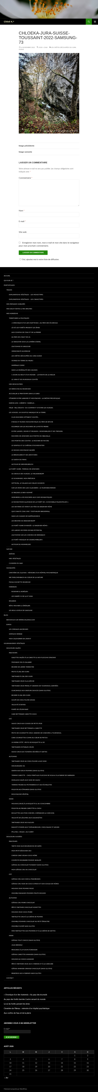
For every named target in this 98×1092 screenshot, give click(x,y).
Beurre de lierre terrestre (22, 667)
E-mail (22, 221)
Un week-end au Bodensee (20, 389)
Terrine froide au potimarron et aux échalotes (31, 785)
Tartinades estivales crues (22, 747)
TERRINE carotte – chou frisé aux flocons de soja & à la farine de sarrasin (43, 775)
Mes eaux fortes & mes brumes (19, 309)
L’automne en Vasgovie (20, 346)
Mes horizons (12, 313)
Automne (13, 756)
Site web (23, 232)
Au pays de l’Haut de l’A (20, 337)
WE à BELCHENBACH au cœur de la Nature (26, 577)
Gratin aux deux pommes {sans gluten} (27, 770)
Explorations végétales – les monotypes (26, 294)
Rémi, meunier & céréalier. (19, 605)
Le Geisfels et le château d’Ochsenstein (27, 445)
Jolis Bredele (16, 945)
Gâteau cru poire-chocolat (23, 902)
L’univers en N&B (16, 563)
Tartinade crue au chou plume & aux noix (29, 761)
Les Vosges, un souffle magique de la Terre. (27, 412)
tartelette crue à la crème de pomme (27, 916)
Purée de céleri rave (19, 709)
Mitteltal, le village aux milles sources (28, 483)
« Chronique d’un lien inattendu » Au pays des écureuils (34, 323)
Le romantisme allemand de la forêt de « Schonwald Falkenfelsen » (40, 502)
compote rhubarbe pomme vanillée (26, 860)
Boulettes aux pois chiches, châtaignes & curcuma (32, 813)
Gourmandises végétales (14, 643)
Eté (10, 719)
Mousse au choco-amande (22, 959)
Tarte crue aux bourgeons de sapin (26, 846)
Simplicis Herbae (15, 634)
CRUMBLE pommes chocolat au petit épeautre (30, 921)
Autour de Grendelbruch (22, 464)
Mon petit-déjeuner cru (21, 851)
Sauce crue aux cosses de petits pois (26, 723)
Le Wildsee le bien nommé (21, 492)
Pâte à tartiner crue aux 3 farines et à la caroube (32, 964)
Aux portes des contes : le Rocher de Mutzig (30, 440)
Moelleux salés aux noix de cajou (25, 780)
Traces (9, 290)
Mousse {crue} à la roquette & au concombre (30, 803)
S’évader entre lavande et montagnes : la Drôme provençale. (34, 398)
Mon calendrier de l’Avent (20, 638)
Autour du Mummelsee (21, 544)
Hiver (11, 799)
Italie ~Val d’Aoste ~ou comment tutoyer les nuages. (31, 407)
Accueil (7, 276)
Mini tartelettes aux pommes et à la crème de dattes (33, 931)
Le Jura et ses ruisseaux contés (24, 379)
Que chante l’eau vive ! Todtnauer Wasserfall (30, 511)
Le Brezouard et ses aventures (24, 455)
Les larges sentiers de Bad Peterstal (26, 530)
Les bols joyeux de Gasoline (20, 610)
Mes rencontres (16, 384)
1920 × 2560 (43, 47)
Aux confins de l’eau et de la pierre (26, 332)
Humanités (10, 568)
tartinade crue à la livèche (22, 681)
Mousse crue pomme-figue (22, 888)
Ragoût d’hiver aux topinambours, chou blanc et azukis (35, 827)
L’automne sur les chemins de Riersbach (28, 535)
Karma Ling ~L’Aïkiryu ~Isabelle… (22, 403)
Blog (6, 615)
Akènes (12, 554)
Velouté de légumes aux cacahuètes (26, 818)
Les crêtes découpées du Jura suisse (26, 356)
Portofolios (9, 285)
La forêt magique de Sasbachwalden (26, 539)
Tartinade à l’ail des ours (22, 676)
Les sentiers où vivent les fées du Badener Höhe (31, 506)
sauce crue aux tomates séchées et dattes (29, 752)
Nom (21, 211)
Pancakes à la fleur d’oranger (24, 949)
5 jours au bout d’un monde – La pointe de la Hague (33, 375)
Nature (9, 549)
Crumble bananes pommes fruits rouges (28, 893)
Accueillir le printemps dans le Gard (24, 393)
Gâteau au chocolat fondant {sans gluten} (29, 865)
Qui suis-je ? (8, 280)
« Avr (6, 1078)
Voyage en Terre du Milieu (22, 360)
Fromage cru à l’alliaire (21, 662)
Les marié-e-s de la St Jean (22, 596)
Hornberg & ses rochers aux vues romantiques (31, 497)
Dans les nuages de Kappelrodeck (25, 516)
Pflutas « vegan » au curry (22, 832)
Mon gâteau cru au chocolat (23, 869)
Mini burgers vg (18, 766)
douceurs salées (13, 648)
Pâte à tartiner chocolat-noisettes (26, 907)
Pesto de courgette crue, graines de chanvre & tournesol (36, 733)
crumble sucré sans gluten (23, 926)
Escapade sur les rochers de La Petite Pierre (29, 426)
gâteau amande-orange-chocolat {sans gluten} (31, 968)
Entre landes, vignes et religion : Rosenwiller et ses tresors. (37, 431)
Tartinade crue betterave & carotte (26, 728)
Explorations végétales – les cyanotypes (26, 299)
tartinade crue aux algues (22, 822)
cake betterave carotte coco (24, 714)
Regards (12, 601)
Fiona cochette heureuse (19, 582)
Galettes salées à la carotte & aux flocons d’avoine (33, 657)
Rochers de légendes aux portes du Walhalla (30, 436)
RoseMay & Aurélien (19, 591)
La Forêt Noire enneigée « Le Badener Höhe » (29, 525)
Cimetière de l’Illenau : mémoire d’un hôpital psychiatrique (33, 572)
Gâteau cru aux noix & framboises (25, 879)
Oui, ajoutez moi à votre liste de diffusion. (40, 259)
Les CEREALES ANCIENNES (18, 629)
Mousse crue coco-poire (21, 912)
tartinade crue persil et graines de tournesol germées (34, 686)
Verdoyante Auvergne (20, 351)
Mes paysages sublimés (15, 304)
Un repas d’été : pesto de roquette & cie (28, 742)
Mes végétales (15, 558)
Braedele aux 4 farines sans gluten (26, 973)
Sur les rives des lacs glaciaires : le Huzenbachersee (33, 488)
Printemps (13, 653)
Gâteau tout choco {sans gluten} (25, 940)
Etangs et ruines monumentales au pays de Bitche (32, 422)
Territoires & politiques (19, 318)
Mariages (13, 587)
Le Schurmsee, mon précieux (23, 478)
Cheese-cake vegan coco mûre (24, 855)
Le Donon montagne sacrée (23, 450)
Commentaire (25, 178)
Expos (8, 624)
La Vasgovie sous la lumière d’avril (26, 342)
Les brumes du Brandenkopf (23, 521)
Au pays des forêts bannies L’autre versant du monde (24, 999)
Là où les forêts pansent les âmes (25, 327)
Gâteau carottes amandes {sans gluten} (28, 954)
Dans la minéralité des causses (24, 370)
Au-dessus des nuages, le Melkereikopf (27, 473)
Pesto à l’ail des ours (20, 671)
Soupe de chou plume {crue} (23, 700)
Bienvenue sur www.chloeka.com (20, 620)
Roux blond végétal (20, 794)
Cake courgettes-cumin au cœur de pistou (29, 737)
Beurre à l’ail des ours (20, 695)
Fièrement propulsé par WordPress (15, 1089)
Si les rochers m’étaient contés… (25, 417)
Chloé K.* (9, 21)
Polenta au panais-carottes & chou (26, 808)
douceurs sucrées (14, 836)
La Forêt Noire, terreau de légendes (24, 469)
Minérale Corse (17, 365)
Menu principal (95, 22)
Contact (10, 978)
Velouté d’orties (18, 704)
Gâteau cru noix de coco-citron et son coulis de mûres (35, 884)
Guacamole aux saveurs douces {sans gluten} (30, 690)
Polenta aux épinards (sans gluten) (26, 789)
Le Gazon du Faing (19, 459)
